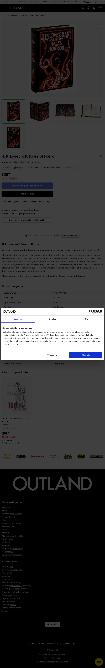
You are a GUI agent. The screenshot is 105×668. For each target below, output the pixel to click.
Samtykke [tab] (18, 319)
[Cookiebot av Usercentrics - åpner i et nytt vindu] (91, 311)
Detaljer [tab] (52, 319)
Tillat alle (86, 355)
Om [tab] (86, 319)
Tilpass (50, 355)
